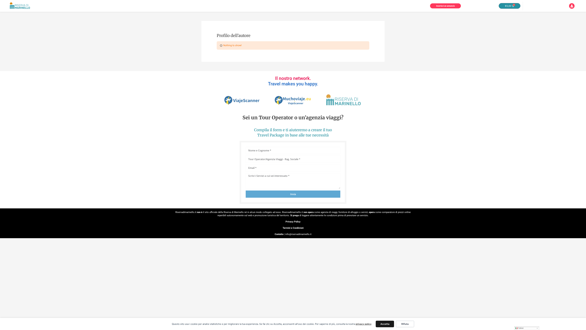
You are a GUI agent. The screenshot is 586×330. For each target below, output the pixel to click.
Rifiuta (405, 324)
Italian (521, 328)
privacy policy (363, 324)
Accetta (384, 324)
